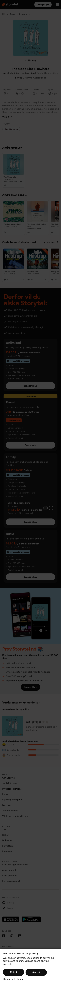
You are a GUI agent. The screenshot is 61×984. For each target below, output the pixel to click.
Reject (13, 972)
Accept (36, 972)
